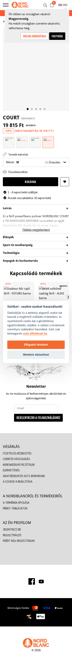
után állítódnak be (35, 333)
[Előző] (4, 297)
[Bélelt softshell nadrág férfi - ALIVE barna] (53, 299)
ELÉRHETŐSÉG (11, 470)
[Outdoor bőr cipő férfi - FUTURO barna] (18, 299)
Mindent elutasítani (36, 354)
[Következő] (68, 297)
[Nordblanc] (20, 5)
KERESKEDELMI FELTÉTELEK (19, 464)
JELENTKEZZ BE (12, 529)
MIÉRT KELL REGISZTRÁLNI (19, 541)
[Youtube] (41, 581)
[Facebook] (31, 581)
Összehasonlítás (18, 172)
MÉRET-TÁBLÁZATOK (15, 508)
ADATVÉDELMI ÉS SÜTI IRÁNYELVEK (24, 476)
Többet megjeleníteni (36, 230)
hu (65, 5)
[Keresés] (45, 5)
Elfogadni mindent (36, 344)
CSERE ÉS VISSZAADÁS (16, 459)
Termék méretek (18, 154)
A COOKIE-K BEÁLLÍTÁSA (17, 481)
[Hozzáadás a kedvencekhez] (64, 181)
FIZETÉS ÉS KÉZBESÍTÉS (17, 453)
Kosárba (30, 182)
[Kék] (9, 139)
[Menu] (6, 5)
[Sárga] (48, 139)
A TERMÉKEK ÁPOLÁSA (16, 502)
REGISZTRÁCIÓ (12, 535)
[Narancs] (22, 139)
